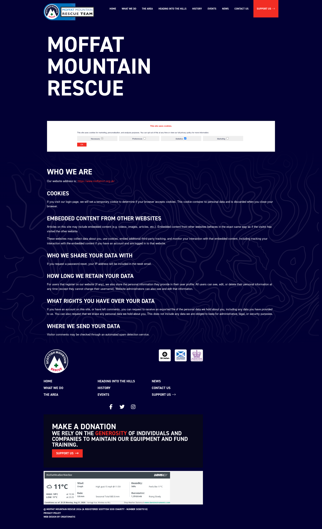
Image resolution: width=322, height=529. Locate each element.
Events (212, 8)
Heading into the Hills (172, 8)
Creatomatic (68, 516)
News (225, 8)
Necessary (95, 138)
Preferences (137, 138)
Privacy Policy (52, 513)
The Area (147, 8)
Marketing (221, 138)
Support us (264, 8)
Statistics (179, 138)
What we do (129, 8)
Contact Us (241, 8)
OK (81, 144)
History (197, 8)
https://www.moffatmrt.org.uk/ (96, 181)
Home (113, 8)
